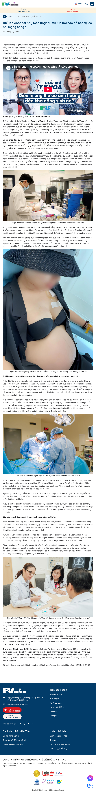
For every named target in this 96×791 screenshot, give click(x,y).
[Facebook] (24, 724)
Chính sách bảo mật (56, 790)
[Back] (5, 16)
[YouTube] (28, 724)
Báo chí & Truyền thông (60, 744)
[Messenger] (90, 778)
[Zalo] (90, 785)
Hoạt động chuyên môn (13, 744)
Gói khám (54, 711)
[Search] (86, 3)
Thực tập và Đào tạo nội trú (14, 740)
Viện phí (53, 715)
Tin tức (10, 16)
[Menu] (92, 4)
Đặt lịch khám (56, 694)
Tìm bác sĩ (54, 699)
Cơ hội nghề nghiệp (11, 736)
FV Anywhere (55, 703)
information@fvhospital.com (17, 704)
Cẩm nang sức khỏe (58, 736)
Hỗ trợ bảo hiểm (57, 707)
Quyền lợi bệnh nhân (39, 790)
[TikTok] (20, 724)
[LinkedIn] (33, 724)
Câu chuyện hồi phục (59, 748)
